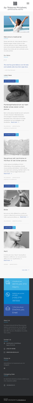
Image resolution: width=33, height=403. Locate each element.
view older (24, 270)
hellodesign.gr (22, 400)
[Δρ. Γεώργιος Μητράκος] (15, 6)
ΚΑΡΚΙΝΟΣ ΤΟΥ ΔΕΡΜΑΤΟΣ (10, 128)
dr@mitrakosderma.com (12, 352)
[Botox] (16, 198)
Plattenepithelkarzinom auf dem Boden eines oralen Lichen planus (16, 107)
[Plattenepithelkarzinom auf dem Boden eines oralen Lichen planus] (16, 93)
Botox (6, 209)
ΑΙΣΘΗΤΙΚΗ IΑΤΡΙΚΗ (17, 221)
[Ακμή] (16, 240)
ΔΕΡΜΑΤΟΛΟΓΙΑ (16, 126)
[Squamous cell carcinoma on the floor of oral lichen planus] (16, 147)
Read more (14, 122)
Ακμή (6, 251)
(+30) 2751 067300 (10, 348)
